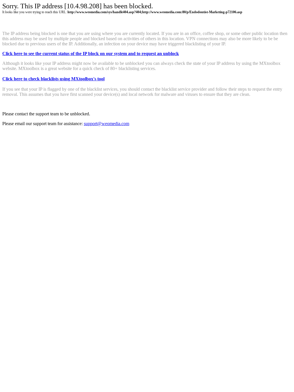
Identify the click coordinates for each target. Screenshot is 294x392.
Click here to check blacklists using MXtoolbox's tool (53, 78)
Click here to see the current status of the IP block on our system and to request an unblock (90, 53)
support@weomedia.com (106, 123)
